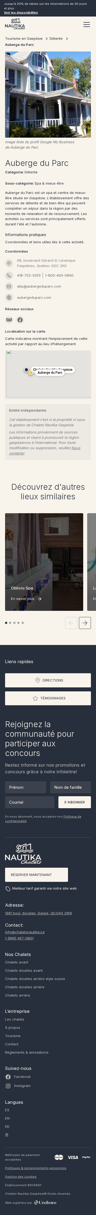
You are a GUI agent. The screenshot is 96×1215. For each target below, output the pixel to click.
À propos (12, 1027)
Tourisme (13, 1036)
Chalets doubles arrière (25, 987)
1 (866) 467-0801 (19, 938)
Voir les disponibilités (21, 12)
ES (7, 1110)
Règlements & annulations (27, 1052)
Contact (11, 1044)
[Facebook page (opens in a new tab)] (20, 320)
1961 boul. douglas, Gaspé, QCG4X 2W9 (38, 913)
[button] (85, 24)
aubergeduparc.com (34, 297)
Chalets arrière (17, 995)
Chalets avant (16, 962)
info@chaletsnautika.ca (25, 932)
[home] (15, 24)
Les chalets (14, 1019)
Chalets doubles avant (24, 970)
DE (7, 1126)
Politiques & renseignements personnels (35, 1168)
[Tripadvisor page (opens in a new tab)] (9, 320)
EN (7, 1118)
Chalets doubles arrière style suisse (35, 979)
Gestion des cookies (21, 1176)
